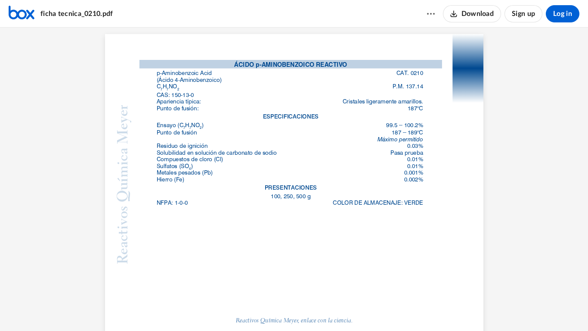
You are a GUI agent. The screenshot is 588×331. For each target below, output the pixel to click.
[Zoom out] (279, 310)
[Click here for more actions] (430, 13)
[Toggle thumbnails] (246, 310)
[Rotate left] (325, 310)
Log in (562, 13)
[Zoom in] (308, 310)
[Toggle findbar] (262, 310)
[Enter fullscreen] (342, 310)
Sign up (523, 13)
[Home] (21, 14)
